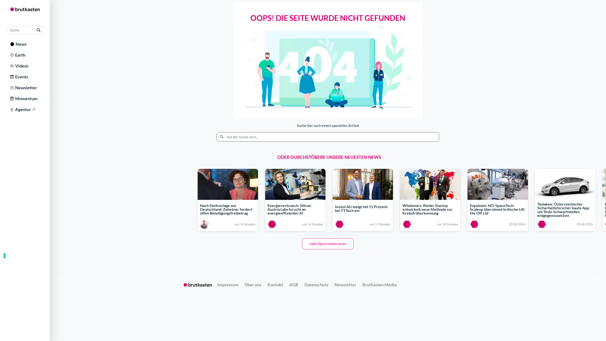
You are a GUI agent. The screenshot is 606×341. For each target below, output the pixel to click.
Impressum (227, 284)
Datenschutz (316, 284)
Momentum (25, 98)
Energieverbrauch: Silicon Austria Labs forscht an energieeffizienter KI (289, 209)
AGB (293, 284)
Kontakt (275, 284)
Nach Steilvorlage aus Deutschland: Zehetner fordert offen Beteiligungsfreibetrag (226, 209)
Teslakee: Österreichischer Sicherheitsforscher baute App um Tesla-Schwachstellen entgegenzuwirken (563, 210)
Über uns (253, 284)
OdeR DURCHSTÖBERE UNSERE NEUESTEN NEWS (329, 157)
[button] (328, 243)
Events (21, 76)
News (20, 44)
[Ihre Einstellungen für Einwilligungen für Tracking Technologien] (4, 255)
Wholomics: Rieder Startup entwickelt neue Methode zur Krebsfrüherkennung (427, 209)
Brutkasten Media (379, 284)
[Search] (38, 30)
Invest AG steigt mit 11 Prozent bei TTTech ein (361, 208)
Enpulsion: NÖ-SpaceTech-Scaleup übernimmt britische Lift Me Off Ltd (497, 209)
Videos (21, 65)
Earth (19, 55)
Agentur (22, 109)
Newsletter (25, 87)
